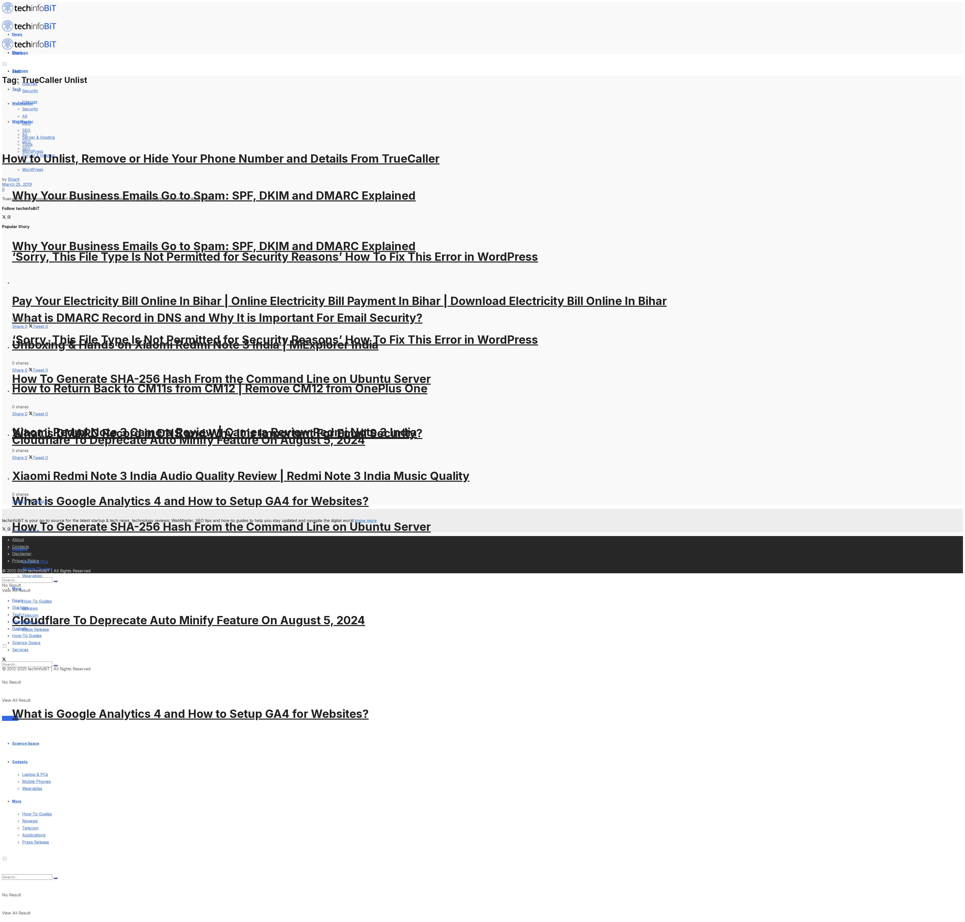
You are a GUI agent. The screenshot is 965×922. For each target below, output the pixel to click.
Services (10, 718)
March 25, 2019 (17, 184)
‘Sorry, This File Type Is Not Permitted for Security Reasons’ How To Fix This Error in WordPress (275, 257)
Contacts (20, 546)
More (16, 801)
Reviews (30, 608)
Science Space (25, 743)
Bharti (13, 179)
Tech (16, 89)
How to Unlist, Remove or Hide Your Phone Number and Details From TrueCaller (221, 158)
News (17, 600)
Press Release (35, 629)
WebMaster (23, 621)
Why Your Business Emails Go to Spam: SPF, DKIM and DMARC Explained (214, 246)
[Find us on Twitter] (4, 217)
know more (366, 520)
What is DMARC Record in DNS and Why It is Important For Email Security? (217, 318)
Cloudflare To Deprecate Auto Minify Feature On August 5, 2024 (188, 620)
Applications (33, 835)
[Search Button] (56, 878)
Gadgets (20, 762)
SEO (26, 148)
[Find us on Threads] (9, 217)
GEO (26, 141)
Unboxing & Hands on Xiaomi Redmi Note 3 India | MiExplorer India (195, 345)
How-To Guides (37, 601)
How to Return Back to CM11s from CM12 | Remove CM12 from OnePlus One (219, 388)
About (18, 539)
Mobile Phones (36, 781)
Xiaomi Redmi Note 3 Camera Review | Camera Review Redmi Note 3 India (214, 432)
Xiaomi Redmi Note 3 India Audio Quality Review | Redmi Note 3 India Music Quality (240, 476)
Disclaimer (22, 553)
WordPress (32, 169)
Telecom (30, 827)
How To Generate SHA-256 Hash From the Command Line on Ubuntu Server (221, 379)
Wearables (32, 788)
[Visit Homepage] (31, 12)
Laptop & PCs (35, 774)
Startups (20, 71)
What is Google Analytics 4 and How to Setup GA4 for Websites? (190, 501)
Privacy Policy (25, 560)
